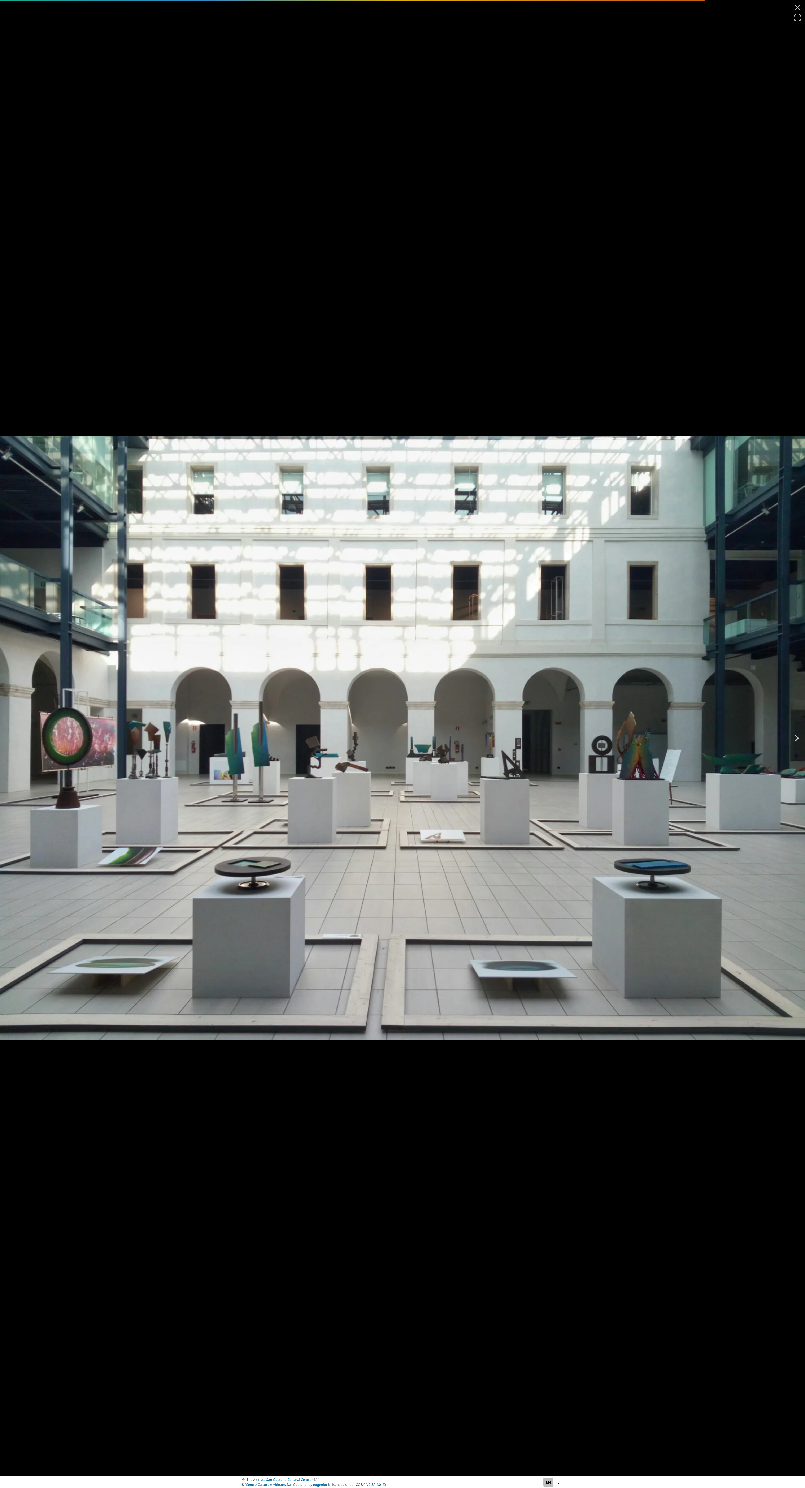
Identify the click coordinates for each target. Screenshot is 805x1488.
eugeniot (320, 1484)
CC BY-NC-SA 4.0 (368, 1484)
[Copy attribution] (384, 1485)
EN (548, 1482)
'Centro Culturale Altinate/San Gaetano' (276, 1484)
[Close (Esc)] (797, 7)
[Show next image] (797, 738)
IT (559, 1482)
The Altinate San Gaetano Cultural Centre (283, 1479)
